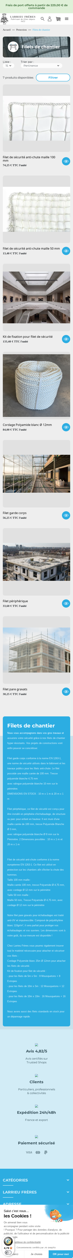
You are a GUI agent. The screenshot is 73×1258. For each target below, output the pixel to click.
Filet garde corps (15, 513)
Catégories (15, 1180)
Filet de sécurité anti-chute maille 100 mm (29, 159)
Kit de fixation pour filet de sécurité (28, 337)
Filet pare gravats (15, 689)
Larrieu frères (20, 1192)
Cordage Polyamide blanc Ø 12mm (27, 425)
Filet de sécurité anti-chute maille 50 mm (31, 248)
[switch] (8, 1252)
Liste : (7, 61)
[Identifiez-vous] (49, 18)
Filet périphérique (15, 601)
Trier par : (27, 61)
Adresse (12, 1204)
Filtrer (53, 77)
